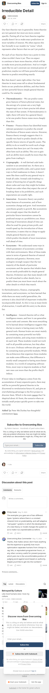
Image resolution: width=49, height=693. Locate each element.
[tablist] (12, 490)
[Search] (44, 584)
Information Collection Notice (32, 662)
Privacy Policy (26, 664)
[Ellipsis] (46, 512)
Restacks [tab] (17, 490)
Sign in (44, 3)
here (15, 413)
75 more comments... (10, 572)
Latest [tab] (10, 584)
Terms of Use (37, 659)
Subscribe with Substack (26, 654)
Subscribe (35, 3)
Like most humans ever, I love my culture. (15, 595)
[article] (24, 596)
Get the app (36, 682)
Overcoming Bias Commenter (19, 538)
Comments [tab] (7, 490)
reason (35, 395)
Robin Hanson (13, 16)
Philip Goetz (12, 512)
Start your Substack (18, 682)
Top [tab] (4, 584)
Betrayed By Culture (12, 590)
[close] (42, 606)
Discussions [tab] (20, 584)
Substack (12, 688)
